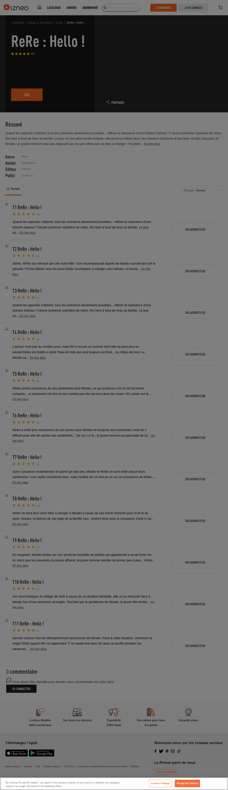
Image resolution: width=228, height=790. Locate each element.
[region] (114, 783)
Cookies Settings (160, 783)
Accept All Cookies (187, 783)
